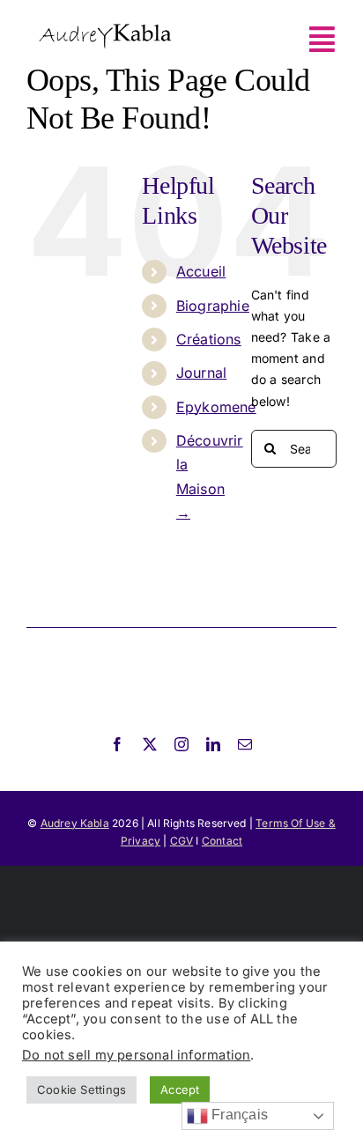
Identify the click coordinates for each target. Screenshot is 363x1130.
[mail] (245, 744)
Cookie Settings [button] (81, 1089)
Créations (208, 339)
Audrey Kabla (75, 823)
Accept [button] (179, 1089)
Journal (201, 372)
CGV (182, 840)
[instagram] (181, 744)
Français (238, 1114)
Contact (222, 840)
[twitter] (150, 744)
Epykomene (216, 407)
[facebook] (117, 744)
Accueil (201, 271)
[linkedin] (213, 744)
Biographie (212, 305)
